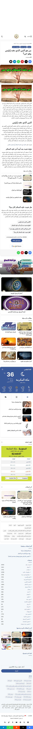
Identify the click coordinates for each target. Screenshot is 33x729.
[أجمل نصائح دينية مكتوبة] (24, 356)
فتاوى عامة (27, 609)
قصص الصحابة (26, 621)
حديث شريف (20, 533)
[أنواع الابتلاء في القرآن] (27, 192)
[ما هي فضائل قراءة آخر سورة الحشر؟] (27, 185)
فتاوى (28, 597)
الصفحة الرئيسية (26, 43)
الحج (15, 525)
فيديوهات (29, 611)
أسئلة (15, 43)
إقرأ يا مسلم (28, 525)
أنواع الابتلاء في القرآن (17, 190)
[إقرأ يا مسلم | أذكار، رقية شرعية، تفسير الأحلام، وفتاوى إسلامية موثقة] (16, 36)
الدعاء (10, 525)
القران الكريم (28, 582)
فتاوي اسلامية (27, 601)
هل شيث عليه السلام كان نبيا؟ (22, 232)
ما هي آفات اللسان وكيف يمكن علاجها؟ (18, 268)
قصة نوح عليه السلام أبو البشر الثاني (17, 144)
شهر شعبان (21, 538)
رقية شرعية (9, 533)
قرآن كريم (6, 538)
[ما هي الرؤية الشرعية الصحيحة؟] (6, 640)
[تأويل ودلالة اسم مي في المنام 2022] (27, 426)
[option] (16, 265)
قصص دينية (28, 614)
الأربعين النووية (21, 525)
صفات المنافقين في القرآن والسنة (14, 197)
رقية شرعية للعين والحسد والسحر (24, 536)
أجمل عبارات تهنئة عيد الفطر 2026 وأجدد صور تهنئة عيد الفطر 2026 (25, 333)
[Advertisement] (16, 16)
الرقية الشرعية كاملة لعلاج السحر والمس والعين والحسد (19, 530)
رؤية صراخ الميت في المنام (15, 409)
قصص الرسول (26, 619)
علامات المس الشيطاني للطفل (14, 430)
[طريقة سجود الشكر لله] (8, 326)
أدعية (28, 592)
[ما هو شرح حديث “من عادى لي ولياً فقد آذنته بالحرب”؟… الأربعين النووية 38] (27, 178)
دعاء (15, 533)
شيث (30, 154)
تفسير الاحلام (28, 584)
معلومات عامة (16, 47)
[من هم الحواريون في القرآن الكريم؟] (16, 646)
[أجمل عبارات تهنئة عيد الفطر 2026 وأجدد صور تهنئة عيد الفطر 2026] (24, 326)
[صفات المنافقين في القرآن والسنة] (27, 199)
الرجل (28, 604)
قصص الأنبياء (27, 616)
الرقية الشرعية (28, 528)
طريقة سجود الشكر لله (10, 332)
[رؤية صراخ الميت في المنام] (27, 411)
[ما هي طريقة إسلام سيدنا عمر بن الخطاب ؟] (8, 342)
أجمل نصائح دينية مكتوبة (26, 361)
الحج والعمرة (28, 577)
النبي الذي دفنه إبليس (24, 222)
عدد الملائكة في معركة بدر (26, 347)
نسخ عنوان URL (16, 240)
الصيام (28, 594)
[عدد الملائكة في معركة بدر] (24, 342)
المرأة (28, 606)
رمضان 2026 (7, 536)
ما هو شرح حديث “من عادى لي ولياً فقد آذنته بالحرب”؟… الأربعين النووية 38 (25, 502)
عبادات (28, 569)
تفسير (5, 530)
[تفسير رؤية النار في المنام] (27, 634)
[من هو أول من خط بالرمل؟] (8, 356)
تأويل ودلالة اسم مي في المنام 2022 (12, 423)
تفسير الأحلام (28, 533)
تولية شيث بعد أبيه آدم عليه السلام (21, 225)
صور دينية (28, 599)
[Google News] (16, 246)
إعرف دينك (19, 43)
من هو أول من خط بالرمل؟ (9, 361)
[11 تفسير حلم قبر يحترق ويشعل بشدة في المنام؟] (27, 418)
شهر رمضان (28, 538)
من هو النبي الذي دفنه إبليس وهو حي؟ (20, 229)
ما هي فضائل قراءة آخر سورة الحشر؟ (13, 183)
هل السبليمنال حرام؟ (16, 402)
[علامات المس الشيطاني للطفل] (27, 433)
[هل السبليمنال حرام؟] (27, 404)
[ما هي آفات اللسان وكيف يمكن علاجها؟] (6, 646)
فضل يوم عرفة (14, 538)
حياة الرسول (28, 587)
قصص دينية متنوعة (25, 624)
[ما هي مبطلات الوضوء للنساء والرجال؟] (27, 646)
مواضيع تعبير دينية (25, 574)
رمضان (13, 536)
